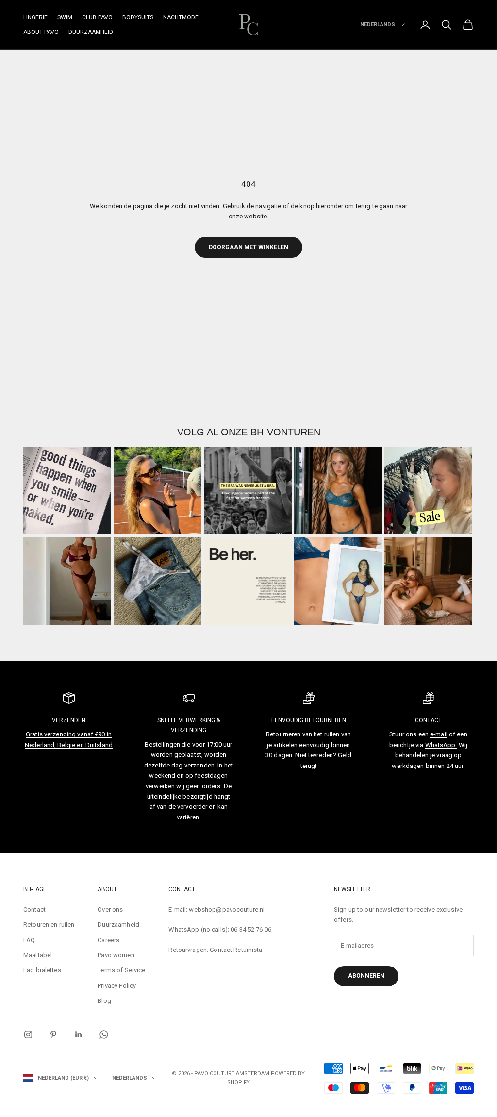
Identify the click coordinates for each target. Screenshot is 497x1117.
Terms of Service (121, 970)
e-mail (438, 734)
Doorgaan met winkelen (248, 247)
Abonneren (366, 975)
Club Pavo (97, 17)
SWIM (64, 17)
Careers (108, 940)
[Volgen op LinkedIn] (78, 1034)
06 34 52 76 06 (251, 929)
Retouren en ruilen (48, 924)
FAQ (29, 940)
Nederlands (377, 24)
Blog (104, 1000)
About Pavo (41, 32)
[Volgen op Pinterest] (53, 1034)
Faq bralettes (42, 970)
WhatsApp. (441, 745)
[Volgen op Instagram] (28, 1034)
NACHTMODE (181, 17)
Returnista (247, 949)
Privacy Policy (117, 985)
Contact (34, 909)
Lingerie (35, 17)
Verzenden (68, 720)
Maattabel (37, 955)
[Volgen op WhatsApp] (104, 1034)
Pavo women (116, 955)
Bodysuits (137, 17)
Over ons (110, 909)
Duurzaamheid (90, 32)
